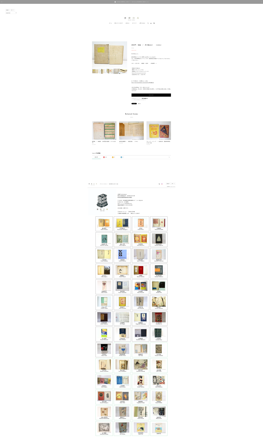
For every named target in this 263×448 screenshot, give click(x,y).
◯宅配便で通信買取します (123, 213)
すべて (96, 157)
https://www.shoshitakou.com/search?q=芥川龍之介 (143, 82)
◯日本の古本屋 (131, 211)
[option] (109, 54)
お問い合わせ (142, 23)
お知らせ (127, 23)
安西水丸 (159, 433)
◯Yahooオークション (122, 211)
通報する (139, 103)
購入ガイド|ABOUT (119, 23)
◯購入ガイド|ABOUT (135, 213)
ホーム (110, 23)
